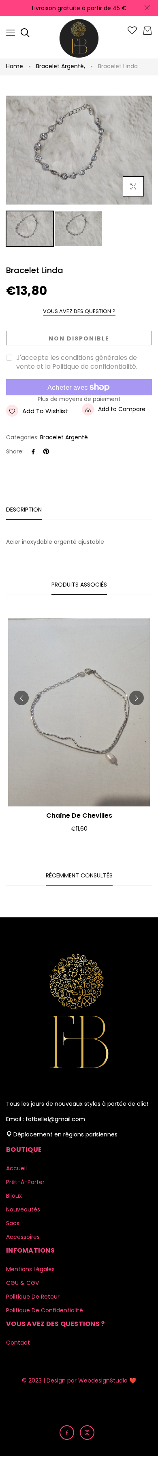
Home (14, 66)
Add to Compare (121, 409)
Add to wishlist (45, 411)
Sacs (12, 1223)
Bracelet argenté (60, 66)
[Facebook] (33, 452)
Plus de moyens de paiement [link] (79, 399)
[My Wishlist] (132, 32)
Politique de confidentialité (44, 1310)
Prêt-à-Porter (25, 1182)
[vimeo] (46, 452)
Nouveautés (23, 1209)
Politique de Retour (33, 1297)
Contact (18, 1343)
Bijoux (14, 1196)
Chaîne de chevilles (79, 815)
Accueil (16, 1168)
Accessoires (23, 1237)
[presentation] (21, 698)
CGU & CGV (22, 1283)
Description (24, 509)
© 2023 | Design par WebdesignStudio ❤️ (79, 1380)
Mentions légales (30, 1269)
